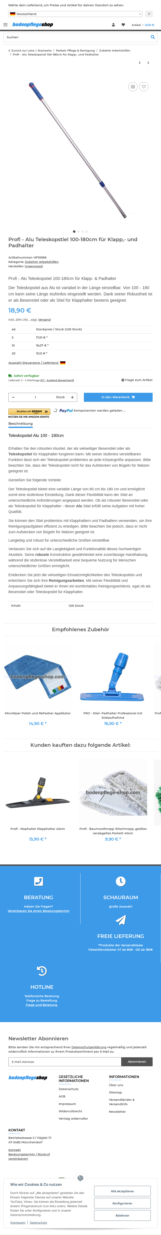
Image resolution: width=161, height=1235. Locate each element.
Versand (44, 320)
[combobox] (75, 14)
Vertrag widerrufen (73, 1118)
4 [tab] (87, 231)
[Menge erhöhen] (72, 397)
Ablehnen (122, 1215)
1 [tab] (74, 231)
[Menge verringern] (13, 397)
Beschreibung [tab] (20, 424)
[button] (113, 25)
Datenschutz (38, 1222)
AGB (62, 1096)
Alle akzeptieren (122, 1191)
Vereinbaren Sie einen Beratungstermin (38, 911)
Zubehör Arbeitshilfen (42, 262)
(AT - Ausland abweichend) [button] (57, 380)
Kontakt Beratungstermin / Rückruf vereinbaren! (29, 1154)
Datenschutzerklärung (88, 1047)
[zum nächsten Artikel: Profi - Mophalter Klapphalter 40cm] (148, 62)
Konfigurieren (122, 1203)
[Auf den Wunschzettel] (143, 86)
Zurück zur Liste (22, 50)
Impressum (17, 1222)
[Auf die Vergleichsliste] (133, 86)
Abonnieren (137, 1062)
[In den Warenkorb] (11, 76)
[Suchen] (153, 37)
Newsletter (117, 1112)
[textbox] (75, 14)
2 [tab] (78, 231)
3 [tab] (82, 231)
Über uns (116, 1085)
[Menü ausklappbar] (5, 23)
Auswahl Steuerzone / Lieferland (33, 363)
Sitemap (115, 1092)
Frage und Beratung (42, 1005)
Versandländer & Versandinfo (122, 1102)
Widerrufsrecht (70, 1111)
